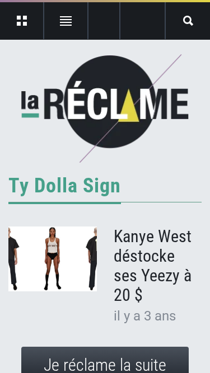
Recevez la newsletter (142, 20)
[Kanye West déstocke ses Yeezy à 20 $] (52, 258)
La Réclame (105, 108)
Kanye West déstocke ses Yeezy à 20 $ (153, 265)
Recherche (188, 20)
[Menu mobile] (22, 20)
